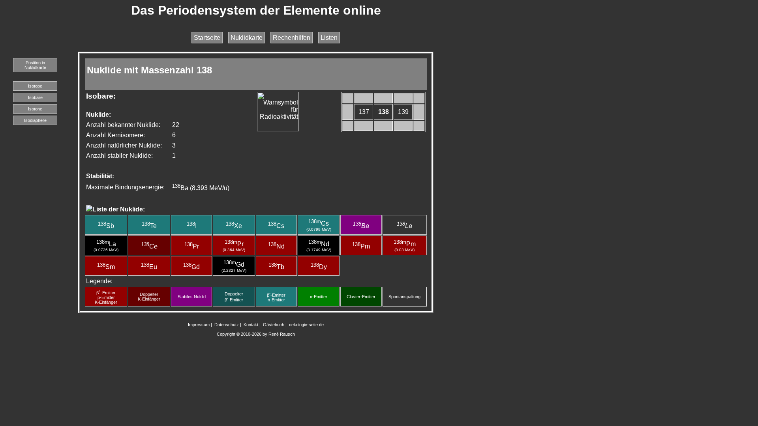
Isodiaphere (35, 120)
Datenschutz (226, 324)
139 (403, 111)
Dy (319, 266)
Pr (191, 246)
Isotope (35, 86)
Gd (191, 266)
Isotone (35, 108)
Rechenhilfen (291, 37)
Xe (234, 225)
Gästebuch (273, 324)
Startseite (207, 37)
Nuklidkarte (247, 37)
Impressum (199, 324)
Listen (329, 37)
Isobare (35, 97)
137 (363, 111)
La (404, 225)
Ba (361, 225)
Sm (106, 266)
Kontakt (251, 324)
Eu (149, 266)
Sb (106, 225)
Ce (149, 246)
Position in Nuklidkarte (35, 65)
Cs (276, 225)
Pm (361, 246)
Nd (276, 246)
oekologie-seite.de (306, 324)
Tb (276, 266)
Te (149, 225)
